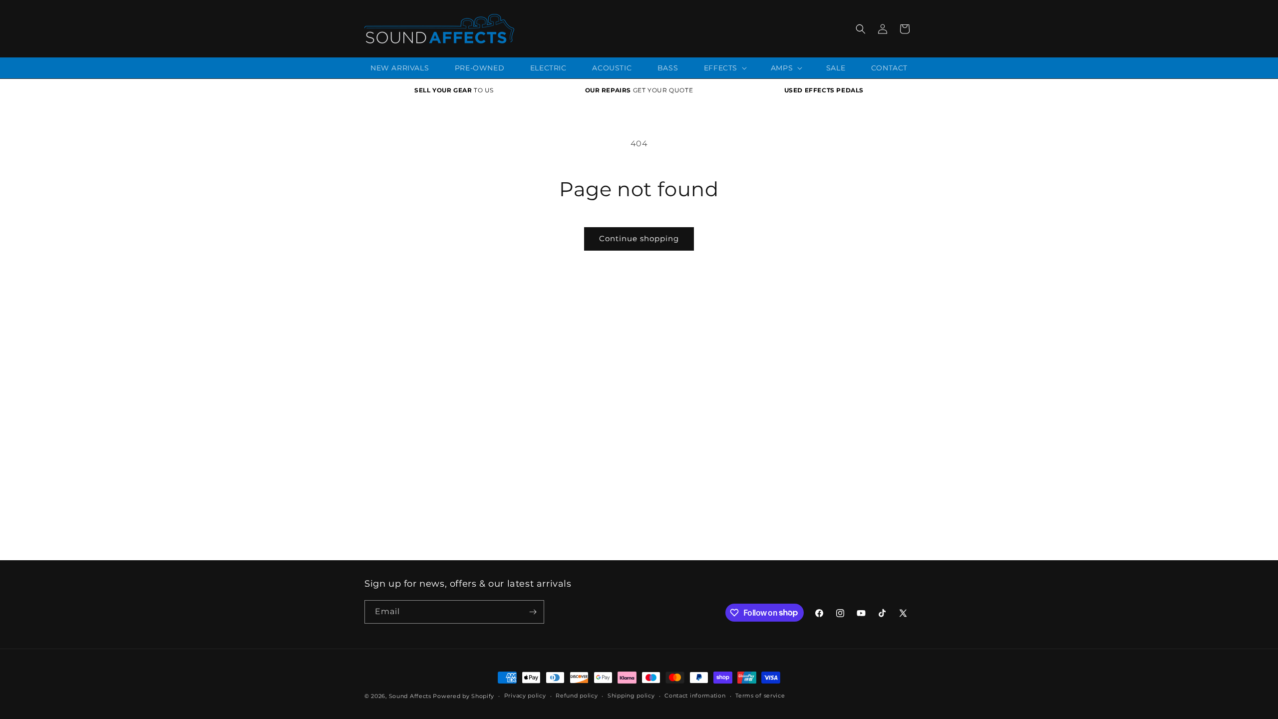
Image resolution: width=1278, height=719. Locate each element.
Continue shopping (639, 238)
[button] (861, 29)
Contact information (694, 695)
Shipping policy (631, 695)
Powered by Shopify (463, 696)
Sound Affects (410, 696)
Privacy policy (525, 695)
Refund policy (577, 695)
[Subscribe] (533, 612)
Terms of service (760, 695)
